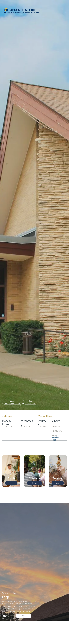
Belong (11, 483)
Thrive (34, 483)
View (57, 483)
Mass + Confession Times (12, 402)
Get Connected (30, 402)
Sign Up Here (24, 616)
